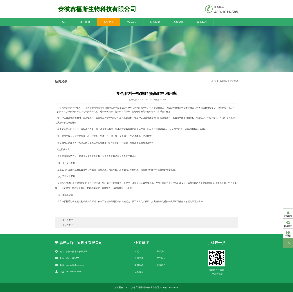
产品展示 (132, 22)
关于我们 (85, 22)
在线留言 (178, 22)
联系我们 (202, 22)
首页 (64, 22)
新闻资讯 (108, 22)
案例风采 (155, 22)
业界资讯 (234, 81)
